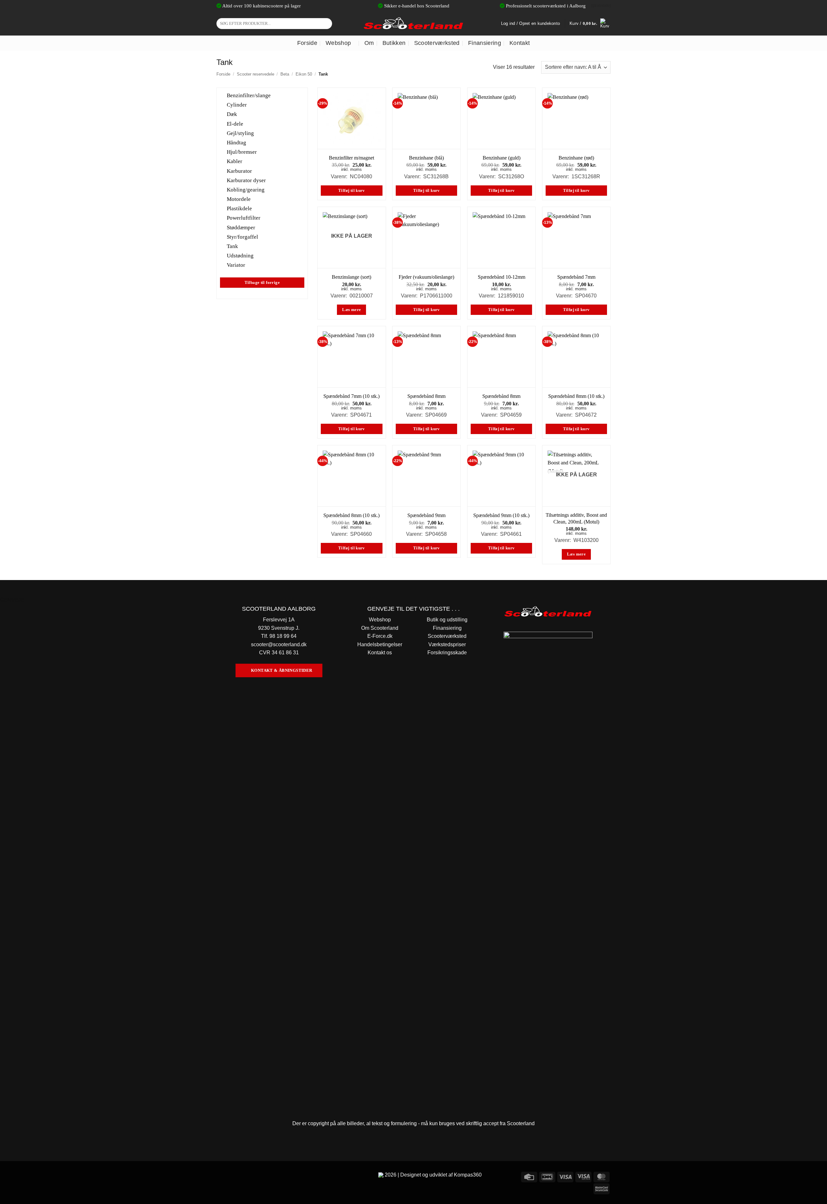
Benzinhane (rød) (576, 158)
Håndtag (236, 143)
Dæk (232, 114)
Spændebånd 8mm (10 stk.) (576, 396)
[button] (590, 23)
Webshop (338, 43)
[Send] (326, 23)
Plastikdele (239, 208)
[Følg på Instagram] (234, 1176)
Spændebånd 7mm (576, 277)
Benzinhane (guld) (501, 158)
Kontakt (519, 43)
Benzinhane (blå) (426, 158)
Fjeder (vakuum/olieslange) (426, 277)
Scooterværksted (437, 43)
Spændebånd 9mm (426, 515)
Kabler (234, 161)
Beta (284, 74)
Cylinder (237, 105)
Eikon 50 (304, 74)
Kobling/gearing (246, 190)
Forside (307, 43)
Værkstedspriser (447, 644)
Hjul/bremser (242, 152)
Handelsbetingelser (379, 644)
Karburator (239, 171)
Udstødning (240, 256)
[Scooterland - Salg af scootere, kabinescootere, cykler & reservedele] (413, 23)
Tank (232, 246)
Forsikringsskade (447, 652)
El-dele (235, 123)
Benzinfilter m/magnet (351, 158)
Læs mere (351, 309)
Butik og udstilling (447, 619)
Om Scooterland (379, 628)
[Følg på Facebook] (222, 1176)
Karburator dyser (246, 180)
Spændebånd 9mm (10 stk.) (501, 515)
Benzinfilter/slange (249, 95)
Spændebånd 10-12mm (501, 277)
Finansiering (484, 43)
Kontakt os (380, 652)
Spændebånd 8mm (426, 396)
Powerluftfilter (243, 218)
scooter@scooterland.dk (279, 644)
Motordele (239, 199)
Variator (236, 265)
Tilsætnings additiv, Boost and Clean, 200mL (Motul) (576, 518)
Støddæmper (241, 227)
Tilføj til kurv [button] (351, 190)
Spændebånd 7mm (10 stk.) (351, 396)
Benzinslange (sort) (351, 277)
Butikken (394, 43)
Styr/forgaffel (242, 237)
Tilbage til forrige (262, 282)
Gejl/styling (240, 133)
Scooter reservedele (255, 74)
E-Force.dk (380, 636)
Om (369, 43)
